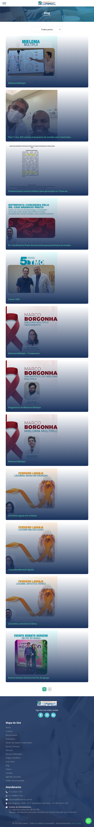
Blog (7, 765)
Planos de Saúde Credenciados (19, 742)
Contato (9, 773)
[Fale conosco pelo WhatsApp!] (88, 821)
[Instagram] (47, 715)
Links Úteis (10, 761)
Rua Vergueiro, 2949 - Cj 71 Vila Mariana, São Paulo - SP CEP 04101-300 (38, 803)
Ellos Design (76, 823)
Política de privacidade (15, 780)
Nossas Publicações (14, 754)
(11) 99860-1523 (16, 795)
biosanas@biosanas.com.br (20, 799)
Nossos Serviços (13, 746)
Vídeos (9, 769)
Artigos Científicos (13, 758)
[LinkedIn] (53, 715)
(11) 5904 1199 (15, 792)
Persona (9, 750)
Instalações (10, 739)
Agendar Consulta (13, 777)
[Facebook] (40, 715)
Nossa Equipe (11, 735)
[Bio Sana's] (47, 3)
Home (8, 727)
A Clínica (9, 731)
